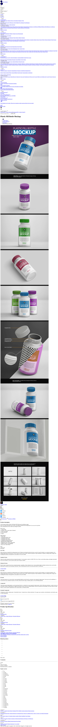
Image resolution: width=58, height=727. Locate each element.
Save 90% (2, 16)
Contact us (10, 604)
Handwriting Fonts (15, 46)
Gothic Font (42, 50)
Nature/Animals (6, 72)
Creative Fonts (22, 48)
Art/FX (4, 74)
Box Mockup (8, 27)
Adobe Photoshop (3, 37)
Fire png (8, 76)
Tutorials (11, 716)
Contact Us (7, 716)
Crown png (22, 76)
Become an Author (3, 721)
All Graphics (2, 32)
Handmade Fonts (16, 48)
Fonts (8, 710)
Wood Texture (53, 39)
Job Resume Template (35, 64)
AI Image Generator (11, 718)
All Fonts (2, 45)
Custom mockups (12, 24)
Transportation (25, 72)
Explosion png (27, 76)
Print (23, 20)
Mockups (2, 710)
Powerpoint (8, 61)
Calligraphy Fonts (52, 50)
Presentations (9, 59)
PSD (1, 33)
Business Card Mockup (34, 26)
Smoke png (44, 76)
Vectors (3, 33)
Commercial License (4, 622)
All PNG (2, 69)
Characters (9, 70)
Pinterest (9, 723)
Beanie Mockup (14, 27)
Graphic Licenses (3, 42)
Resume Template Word (19, 64)
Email (25, 57)
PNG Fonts (2, 48)
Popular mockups (31, 710)
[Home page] (3, 119)
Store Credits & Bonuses (11, 713)
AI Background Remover (19, 718)
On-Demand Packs (19, 713)
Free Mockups (27, 22)
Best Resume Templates (17, 63)
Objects (1, 74)
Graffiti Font (46, 50)
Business (19, 70)
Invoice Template (3, 63)
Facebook (2, 723)
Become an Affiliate (11, 518)
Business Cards (7, 57)
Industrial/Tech (27, 70)
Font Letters (36, 51)
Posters (6, 59)
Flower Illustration (3, 40)
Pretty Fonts (26, 51)
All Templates (2, 56)
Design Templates (13, 710)
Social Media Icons (9, 39)
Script (11, 46)
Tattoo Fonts (31, 50)
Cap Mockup (52, 26)
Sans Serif (4, 46)
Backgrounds (20, 33)
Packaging (5, 20)
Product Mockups (9, 616)
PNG (17, 710)
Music (10, 72)
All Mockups (2, 19)
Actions (1, 35)
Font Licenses (2, 53)
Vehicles (9, 20)
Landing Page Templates (49, 64)
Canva (11, 61)
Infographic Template (42, 63)
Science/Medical (15, 72)
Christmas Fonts (15, 51)
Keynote (22, 61)
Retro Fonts (40, 51)
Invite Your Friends (17, 721)
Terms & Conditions (27, 713)
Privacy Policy (33, 713)
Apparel (1, 20)
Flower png (32, 76)
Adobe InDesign (16, 61)
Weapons (2, 70)
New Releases (21, 22)
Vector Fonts (10, 48)
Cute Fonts (27, 50)
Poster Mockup (26, 26)
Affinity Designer (21, 37)
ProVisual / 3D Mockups (28, 718)
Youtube (5, 723)
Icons (17, 33)
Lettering (6, 48)
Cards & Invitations (13, 57)
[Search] (12, 113)
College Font (31, 51)
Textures (14, 33)
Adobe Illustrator (10, 37)
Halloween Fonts (21, 51)
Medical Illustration (20, 39)
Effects (43, 39)
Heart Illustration (15, 40)
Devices (12, 20)
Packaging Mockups (16, 616)
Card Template (42, 64)
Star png (5, 76)
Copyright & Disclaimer (44, 713)
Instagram (12, 723)
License (1, 14)
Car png (47, 76)
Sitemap (28, 716)
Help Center (2, 716)
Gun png (35, 76)
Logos (30, 57)
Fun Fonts (10, 51)
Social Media (18, 59)
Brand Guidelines (22, 716)
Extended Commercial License (5, 630)
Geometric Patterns (33, 39)
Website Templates (11, 64)
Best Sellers (2, 22)
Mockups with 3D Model (14, 22)
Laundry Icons (3, 39)
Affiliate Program (10, 721)
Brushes (4, 35)
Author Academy (16, 716)
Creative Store (3, 616)
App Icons (15, 39)
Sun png (54, 76)
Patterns (11, 33)
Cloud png (18, 76)
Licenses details (3, 568)
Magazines (2, 59)
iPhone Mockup (15, 26)
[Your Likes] (1, 106)
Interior (1, 72)
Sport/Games (20, 72)
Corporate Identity (20, 57)
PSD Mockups (26, 27)
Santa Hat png (13, 76)
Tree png (51, 76)
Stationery (20, 20)
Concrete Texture (22, 40)
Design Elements (48, 39)
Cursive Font (11, 50)
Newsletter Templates (4, 64)
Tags (26, 716)
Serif (1, 46)
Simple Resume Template (33, 63)
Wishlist (19, 710)
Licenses (38, 713)
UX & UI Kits (23, 59)
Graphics (5, 710)
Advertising (16, 20)
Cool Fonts (7, 50)
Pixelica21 (2, 504)
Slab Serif (8, 46)
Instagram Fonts (36, 50)
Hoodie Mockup (9, 26)
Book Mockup (21, 26)
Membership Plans (3, 713)
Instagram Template (27, 64)
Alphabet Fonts (5, 51)
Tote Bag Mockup (20, 27)
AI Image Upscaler (3, 718)
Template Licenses (3, 66)
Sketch (17, 37)
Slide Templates (10, 63)
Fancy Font (16, 50)
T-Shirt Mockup (3, 26)
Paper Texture (39, 39)
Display (20, 46)
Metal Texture (9, 40)
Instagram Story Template (51, 63)
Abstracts (5, 70)
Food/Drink (23, 70)
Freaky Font (2, 50)
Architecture (30, 72)
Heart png (2, 76)
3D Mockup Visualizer (4, 24)
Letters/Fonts (8, 74)
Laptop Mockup (3, 27)
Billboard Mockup (41, 26)
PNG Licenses (3, 78)
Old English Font (21, 50)
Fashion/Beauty (14, 70)
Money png (40, 76)
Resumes (13, 59)
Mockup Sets (7, 22)
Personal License (3, 614)
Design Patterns (27, 39)
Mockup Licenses (3, 29)
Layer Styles (9, 35)
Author (5, 504)
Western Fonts (45, 51)
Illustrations (7, 33)
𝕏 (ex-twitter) (16, 723)
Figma (14, 37)
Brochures (2, 57)
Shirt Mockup (47, 26)
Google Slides (2, 61)
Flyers (27, 57)
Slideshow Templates (25, 63)
